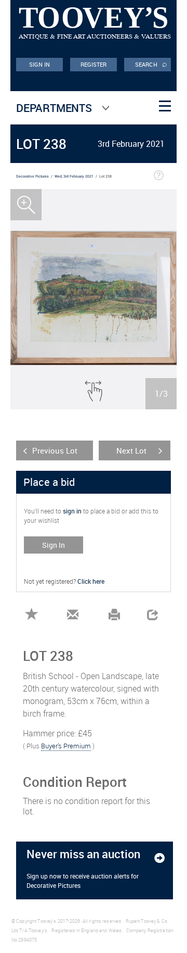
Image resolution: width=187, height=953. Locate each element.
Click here (90, 581)
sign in (72, 511)
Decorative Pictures (32, 176)
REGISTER (94, 64)
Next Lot (131, 450)
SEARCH (151, 63)
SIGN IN (39, 64)
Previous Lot (54, 450)
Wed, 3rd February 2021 (74, 176)
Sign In (53, 545)
